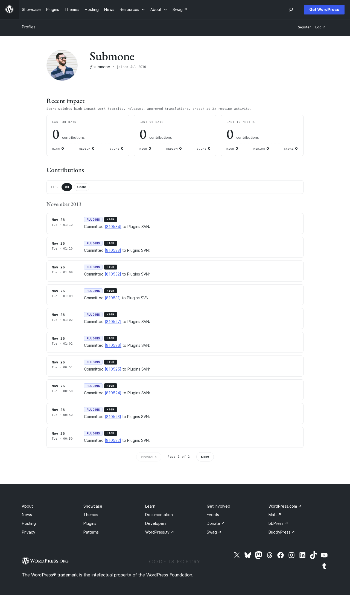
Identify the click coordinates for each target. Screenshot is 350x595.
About (27, 506)
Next (205, 457)
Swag (214, 532)
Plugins (89, 523)
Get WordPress (324, 9)
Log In (320, 27)
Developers (156, 523)
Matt (275, 514)
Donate (216, 523)
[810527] (113, 321)
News (27, 514)
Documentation (159, 514)
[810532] (113, 274)
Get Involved (218, 506)
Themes (90, 514)
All (67, 187)
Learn (150, 506)
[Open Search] (291, 9)
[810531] (113, 297)
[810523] (113, 416)
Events (213, 514)
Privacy (28, 532)
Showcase (92, 506)
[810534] (113, 226)
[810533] (113, 250)
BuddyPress (282, 532)
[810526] (113, 345)
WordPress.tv (159, 532)
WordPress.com (285, 506)
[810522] (113, 440)
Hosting (29, 523)
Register (304, 27)
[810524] (113, 392)
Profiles (29, 27)
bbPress (278, 523)
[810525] (113, 369)
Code (81, 187)
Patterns (91, 532)
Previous (149, 457)
